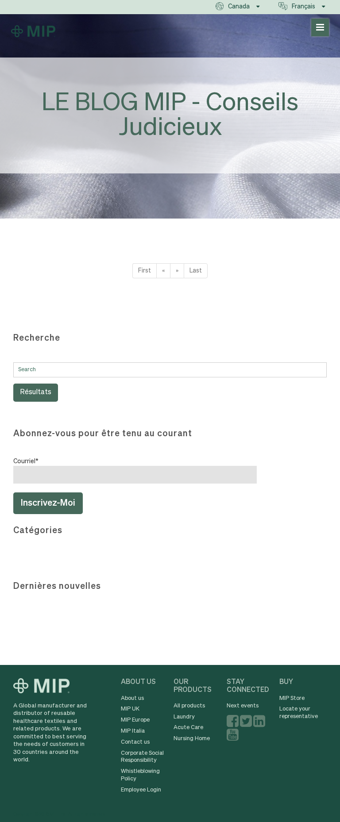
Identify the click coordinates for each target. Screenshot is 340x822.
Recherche (36, 338)
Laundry (184, 717)
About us (132, 698)
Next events (243, 706)
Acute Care (188, 727)
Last (195, 271)
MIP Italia (133, 731)
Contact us (135, 742)
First (144, 271)
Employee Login (141, 790)
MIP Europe (135, 720)
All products (189, 706)
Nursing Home (192, 738)
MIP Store (292, 698)
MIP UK (130, 709)
